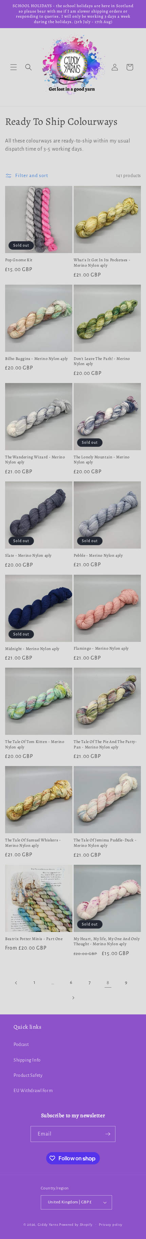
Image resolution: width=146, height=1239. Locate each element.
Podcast (21, 1044)
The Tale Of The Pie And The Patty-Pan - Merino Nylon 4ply (105, 744)
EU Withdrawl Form (33, 1090)
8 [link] (108, 982)
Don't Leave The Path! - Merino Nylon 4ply (102, 361)
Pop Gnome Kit (19, 260)
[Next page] (73, 997)
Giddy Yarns (48, 1224)
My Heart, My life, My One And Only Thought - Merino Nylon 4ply (107, 941)
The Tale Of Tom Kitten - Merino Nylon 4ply (35, 744)
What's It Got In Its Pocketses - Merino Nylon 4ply (102, 263)
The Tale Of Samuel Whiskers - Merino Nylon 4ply (33, 843)
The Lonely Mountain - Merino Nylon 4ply (102, 460)
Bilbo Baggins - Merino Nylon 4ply (36, 358)
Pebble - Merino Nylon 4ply (98, 555)
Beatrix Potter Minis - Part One (34, 938)
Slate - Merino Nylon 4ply (28, 555)
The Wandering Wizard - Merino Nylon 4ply (35, 460)
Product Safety (28, 1075)
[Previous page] (16, 982)
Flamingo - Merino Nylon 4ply (101, 648)
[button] (13, 67)
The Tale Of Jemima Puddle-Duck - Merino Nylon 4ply (105, 843)
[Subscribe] (107, 1134)
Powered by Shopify (76, 1224)
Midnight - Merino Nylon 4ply (32, 648)
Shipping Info (27, 1060)
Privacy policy (111, 1224)
